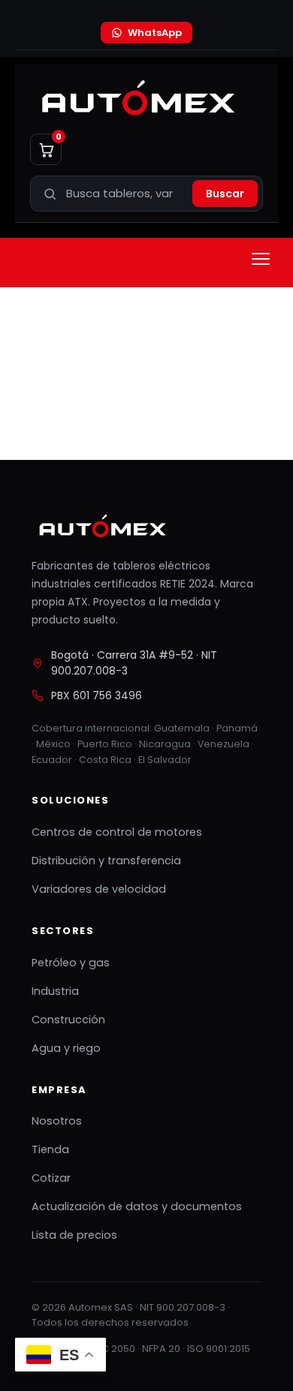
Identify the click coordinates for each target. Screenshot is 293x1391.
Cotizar (51, 1177)
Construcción (68, 1019)
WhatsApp (155, 33)
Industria (55, 991)
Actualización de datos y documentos (137, 1206)
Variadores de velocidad (99, 889)
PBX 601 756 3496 (96, 695)
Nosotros (57, 1120)
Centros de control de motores (117, 832)
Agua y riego (66, 1048)
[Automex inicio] (136, 99)
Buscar (225, 193)
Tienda (50, 1149)
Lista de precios (74, 1234)
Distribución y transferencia (106, 860)
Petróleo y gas (71, 962)
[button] (260, 259)
